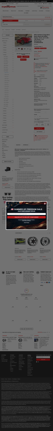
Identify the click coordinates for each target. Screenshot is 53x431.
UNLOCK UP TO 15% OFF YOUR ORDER (26, 217)
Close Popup (26, 222)
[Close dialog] (45, 203)
